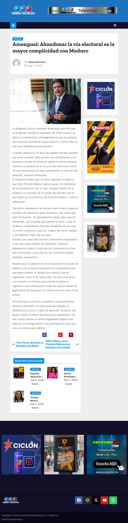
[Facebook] (79, 500)
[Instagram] (87, 500)
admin (34, 384)
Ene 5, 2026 (71, 380)
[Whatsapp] (113, 500)
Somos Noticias (37, 62)
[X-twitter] (96, 500)
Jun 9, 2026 (37, 380)
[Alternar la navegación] (115, 25)
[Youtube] (104, 500)
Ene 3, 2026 (37, 404)
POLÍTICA (18, 39)
